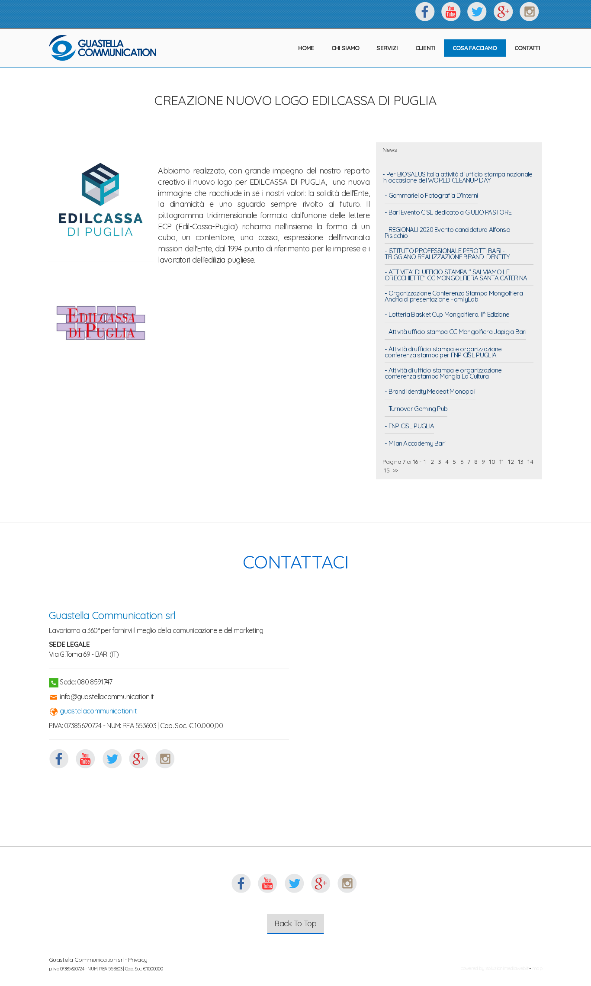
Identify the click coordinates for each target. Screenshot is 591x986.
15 (386, 470)
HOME (306, 48)
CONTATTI (527, 48)
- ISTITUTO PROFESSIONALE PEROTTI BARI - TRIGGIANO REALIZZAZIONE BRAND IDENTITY (447, 254)
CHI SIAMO (345, 48)
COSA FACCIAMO (475, 48)
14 (530, 462)
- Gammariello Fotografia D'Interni (431, 196)
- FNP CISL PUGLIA (409, 426)
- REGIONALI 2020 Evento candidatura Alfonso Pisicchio (447, 233)
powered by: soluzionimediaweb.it (494, 968)
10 (492, 462)
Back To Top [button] (295, 923)
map (537, 968)
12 (511, 462)
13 (521, 462)
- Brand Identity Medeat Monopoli (430, 392)
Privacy (137, 960)
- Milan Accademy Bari (415, 443)
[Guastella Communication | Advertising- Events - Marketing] (103, 48)
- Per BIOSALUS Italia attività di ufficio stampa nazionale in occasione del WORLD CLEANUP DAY (457, 177)
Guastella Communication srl (112, 615)
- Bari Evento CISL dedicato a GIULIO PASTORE (448, 212)
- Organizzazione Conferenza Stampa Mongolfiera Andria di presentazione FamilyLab (454, 296)
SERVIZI (387, 48)
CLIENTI (425, 48)
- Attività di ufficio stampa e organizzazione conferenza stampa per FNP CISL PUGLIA (443, 352)
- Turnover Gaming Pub (416, 409)
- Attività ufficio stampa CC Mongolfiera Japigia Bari (455, 332)
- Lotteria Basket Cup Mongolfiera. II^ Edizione (447, 315)
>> (395, 470)
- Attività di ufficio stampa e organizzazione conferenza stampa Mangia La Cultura (443, 373)
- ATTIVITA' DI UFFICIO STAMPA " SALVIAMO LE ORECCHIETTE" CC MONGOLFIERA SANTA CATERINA (456, 275)
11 (501, 462)
